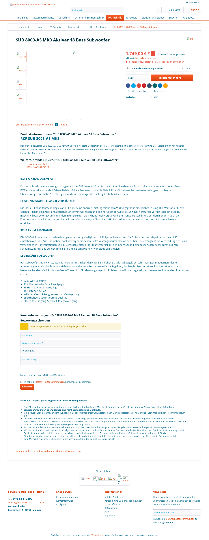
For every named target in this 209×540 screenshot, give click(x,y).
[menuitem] (97, 11)
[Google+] (139, 85)
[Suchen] (121, 10)
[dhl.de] (103, 479)
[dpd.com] (113, 479)
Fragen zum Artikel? (36, 164)
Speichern (27, 386)
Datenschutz (110, 507)
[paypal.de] (87, 479)
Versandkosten (97, 535)
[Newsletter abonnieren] (196, 512)
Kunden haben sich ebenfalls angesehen (60, 451)
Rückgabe (61, 504)
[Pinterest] (144, 85)
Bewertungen (48, 124)
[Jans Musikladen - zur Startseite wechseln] (32, 8)
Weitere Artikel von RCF (38, 166)
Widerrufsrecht (112, 504)
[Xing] (155, 85)
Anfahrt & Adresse (113, 497)
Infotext (35, 124)
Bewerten (159, 91)
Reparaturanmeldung (67, 497)
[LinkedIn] (160, 85)
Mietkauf (63, 124)
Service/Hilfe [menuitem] (192, 2)
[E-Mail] (165, 85)
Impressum (110, 515)
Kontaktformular (64, 500)
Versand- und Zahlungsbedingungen (123, 500)
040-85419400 (22, 499)
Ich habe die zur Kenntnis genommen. (57, 381)
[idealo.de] (125, 478)
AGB (106, 511)
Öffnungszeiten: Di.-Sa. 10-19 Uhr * (26, 502)
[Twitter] (133, 85)
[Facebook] (128, 85)
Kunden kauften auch (27, 451)
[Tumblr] (149, 85)
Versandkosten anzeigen (145, 58)
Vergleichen (134, 91)
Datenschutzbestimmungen (50, 381)
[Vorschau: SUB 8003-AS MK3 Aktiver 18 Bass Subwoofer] (21, 56)
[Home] (11, 18)
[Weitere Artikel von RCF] (190, 42)
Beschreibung (23, 124)
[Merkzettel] (159, 10)
